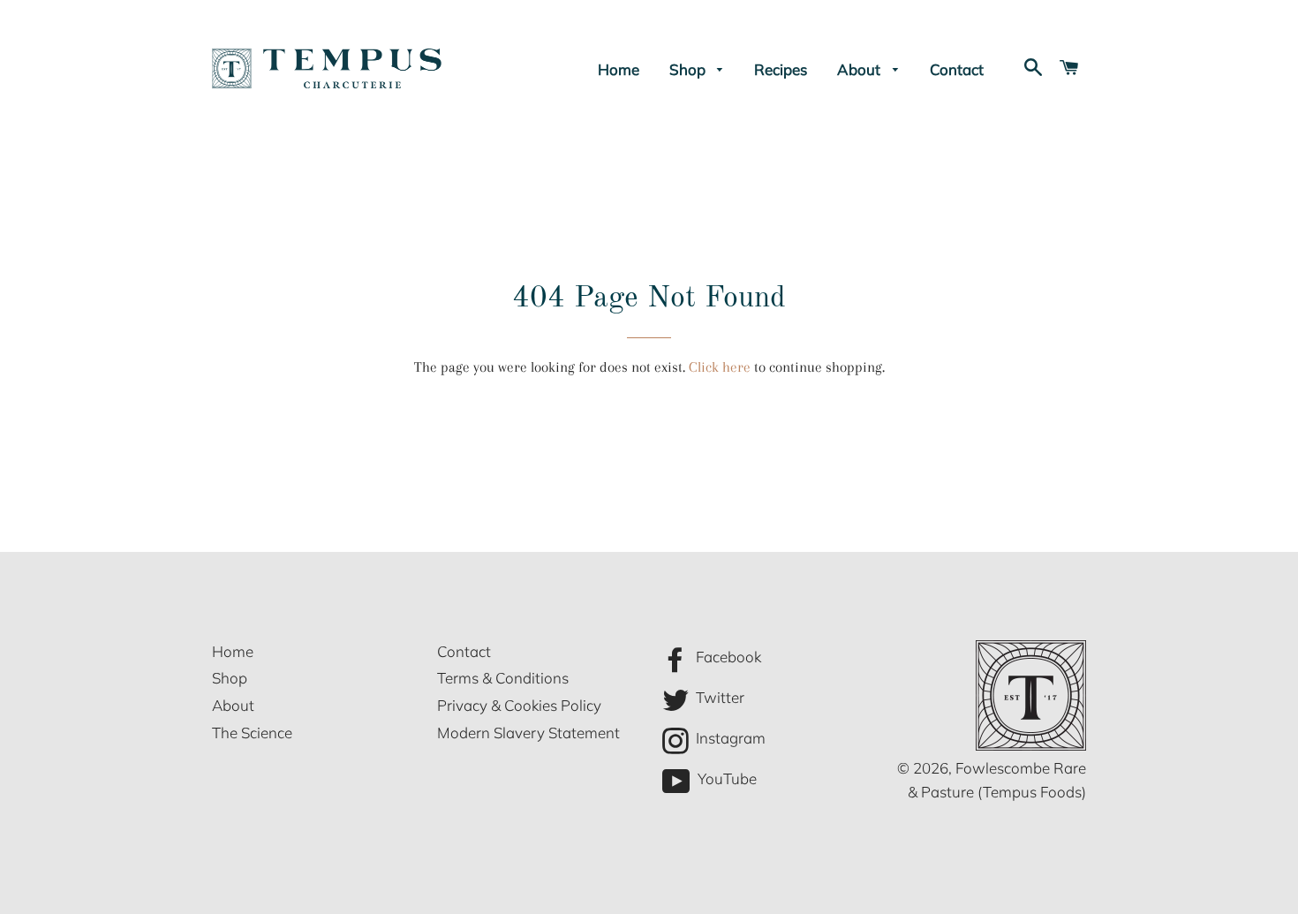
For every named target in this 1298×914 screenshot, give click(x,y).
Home (618, 69)
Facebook (726, 656)
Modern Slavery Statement (528, 732)
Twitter (718, 697)
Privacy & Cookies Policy (519, 705)
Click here (720, 367)
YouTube (725, 779)
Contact (957, 69)
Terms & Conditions (503, 678)
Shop (689, 69)
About (860, 69)
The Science (252, 732)
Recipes (780, 69)
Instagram (729, 738)
